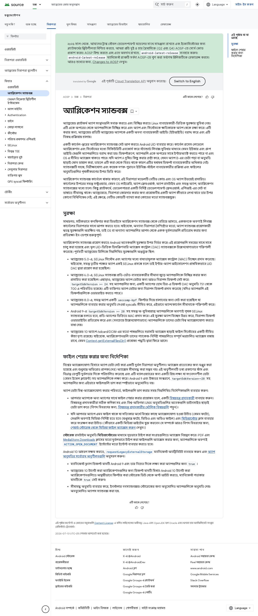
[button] (22, 60)
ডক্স (35, 4)
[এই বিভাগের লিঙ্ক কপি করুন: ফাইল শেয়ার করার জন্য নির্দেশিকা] (132, 357)
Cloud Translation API (130, 81)
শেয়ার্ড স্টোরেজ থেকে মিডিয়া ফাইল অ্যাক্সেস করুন (103, 428)
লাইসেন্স (117, 608)
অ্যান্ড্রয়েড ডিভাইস (117, 24)
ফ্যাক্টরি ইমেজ (62, 580)
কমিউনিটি (84, 608)
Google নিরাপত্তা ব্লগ (134, 574)
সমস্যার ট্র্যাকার (198, 586)
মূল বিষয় (71, 24)
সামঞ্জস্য (92, 24)
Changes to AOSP (105, 62)
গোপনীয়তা (132, 608)
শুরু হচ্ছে (31, 24)
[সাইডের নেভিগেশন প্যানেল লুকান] (45, 609)
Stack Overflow (199, 580)
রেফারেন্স (166, 24)
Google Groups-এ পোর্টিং (137, 592)
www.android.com (201, 568)
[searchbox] (25, 36)
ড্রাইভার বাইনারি (63, 586)
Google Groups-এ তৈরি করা (139, 586)
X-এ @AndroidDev (134, 562)
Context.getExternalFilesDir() (106, 341)
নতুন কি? (10, 24)
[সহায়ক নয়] (213, 97)
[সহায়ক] (207, 97)
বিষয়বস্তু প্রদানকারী (182, 398)
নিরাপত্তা (51, 24)
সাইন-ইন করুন (244, 4)
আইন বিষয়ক (101, 608)
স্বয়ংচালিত (144, 24)
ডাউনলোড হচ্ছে (63, 568)
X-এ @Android (132, 556)
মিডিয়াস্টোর (189, 419)
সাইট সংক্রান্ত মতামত (153, 608)
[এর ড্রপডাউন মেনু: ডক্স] (42, 4)
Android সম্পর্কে (64, 608)
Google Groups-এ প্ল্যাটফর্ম (138, 580)
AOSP (66, 97)
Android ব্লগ (130, 568)
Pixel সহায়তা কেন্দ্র (200, 562)
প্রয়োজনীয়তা (62, 562)
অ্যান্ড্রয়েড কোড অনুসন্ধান (65, 4)
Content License (103, 523)
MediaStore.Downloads (79, 440)
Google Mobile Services (204, 574)
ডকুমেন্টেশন (12, 15)
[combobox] (172, 4)
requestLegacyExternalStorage (129, 452)
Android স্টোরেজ (64, 556)
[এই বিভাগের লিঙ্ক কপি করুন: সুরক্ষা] (78, 213)
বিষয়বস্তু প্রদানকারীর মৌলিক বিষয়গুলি (143, 407)
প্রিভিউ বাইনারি (63, 574)
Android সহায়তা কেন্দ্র (202, 556)
